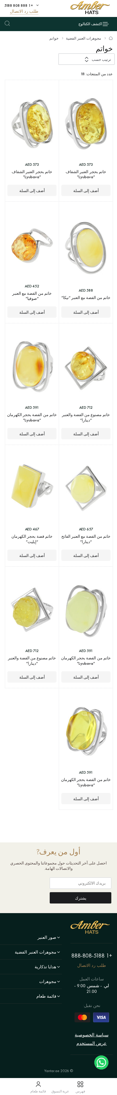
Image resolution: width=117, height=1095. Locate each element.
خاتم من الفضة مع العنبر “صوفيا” (32, 296)
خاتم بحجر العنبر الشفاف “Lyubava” (86, 174)
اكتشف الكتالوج (90, 23)
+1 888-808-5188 (91, 955)
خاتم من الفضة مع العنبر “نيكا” (86, 297)
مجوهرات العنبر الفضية (83, 38)
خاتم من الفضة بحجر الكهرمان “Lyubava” (32, 417)
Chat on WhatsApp (101, 1062)
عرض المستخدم (91, 1043)
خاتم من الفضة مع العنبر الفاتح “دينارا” (86, 539)
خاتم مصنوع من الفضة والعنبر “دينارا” (86, 417)
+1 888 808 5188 (18, 5)
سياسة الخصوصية (91, 1035)
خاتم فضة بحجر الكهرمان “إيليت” (32, 539)
